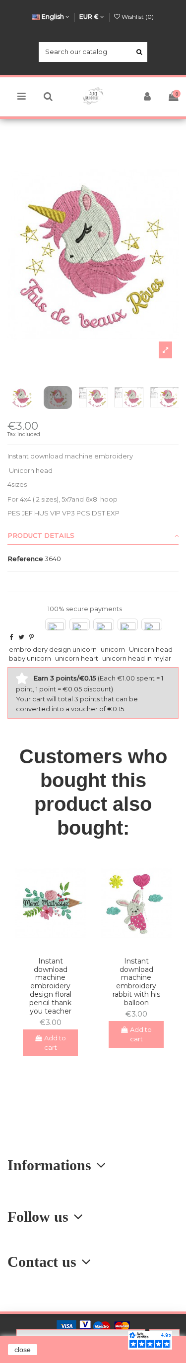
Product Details (40, 535)
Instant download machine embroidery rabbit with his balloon (136, 982)
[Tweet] (21, 637)
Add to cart (55, 1043)
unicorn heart (76, 658)
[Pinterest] (31, 637)
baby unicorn (30, 658)
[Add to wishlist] (43, 945)
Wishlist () (137, 16)
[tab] (93, 536)
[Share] (11, 637)
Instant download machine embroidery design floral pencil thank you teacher (50, 986)
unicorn (113, 649)
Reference (25, 559)
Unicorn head (151, 649)
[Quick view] (57, 945)
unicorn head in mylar (136, 658)
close (22, 1350)
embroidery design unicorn (53, 649)
